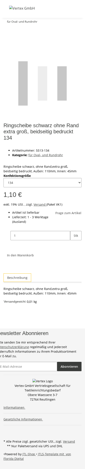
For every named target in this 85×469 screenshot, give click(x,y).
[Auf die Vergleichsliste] (6, 39)
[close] (6, 30)
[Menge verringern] (6, 235)
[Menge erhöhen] (73, 245)
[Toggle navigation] (6, 8)
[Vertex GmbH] (22, 8)
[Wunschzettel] (56, 8)
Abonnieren (69, 366)
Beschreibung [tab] (17, 278)
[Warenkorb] (61, 8)
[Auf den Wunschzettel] (14, 39)
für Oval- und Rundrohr (45, 155)
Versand (40, 204)
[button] (45, 8)
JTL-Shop (29, 454)
